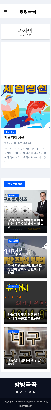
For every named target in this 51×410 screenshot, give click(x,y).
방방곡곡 (27, 11)
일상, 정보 (10, 132)
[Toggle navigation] (5, 11)
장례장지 (13, 195)
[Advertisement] (26, 63)
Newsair (41, 401)
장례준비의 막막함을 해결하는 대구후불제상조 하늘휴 (25, 223)
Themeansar (25, 405)
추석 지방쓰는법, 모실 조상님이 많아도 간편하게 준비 (25, 269)
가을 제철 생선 (14, 137)
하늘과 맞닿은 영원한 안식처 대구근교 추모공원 (24, 316)
